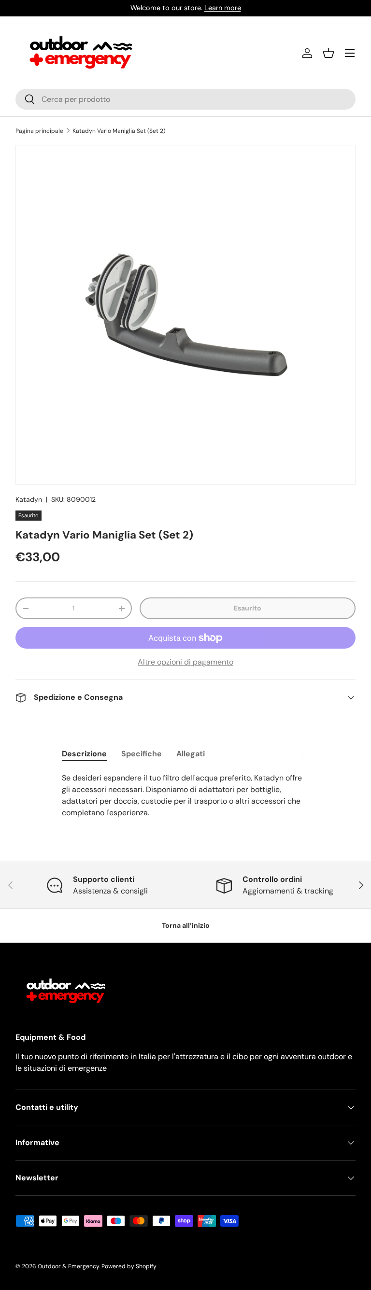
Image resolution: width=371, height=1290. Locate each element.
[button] (328, 53)
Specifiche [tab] (141, 754)
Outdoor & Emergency (68, 1266)
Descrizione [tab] (84, 754)
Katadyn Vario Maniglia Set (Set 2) (118, 131)
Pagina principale (39, 131)
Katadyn (28, 499)
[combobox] (185, 99)
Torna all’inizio (186, 925)
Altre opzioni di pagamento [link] (185, 662)
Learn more (222, 7)
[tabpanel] (185, 795)
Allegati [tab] (190, 754)
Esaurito (247, 608)
